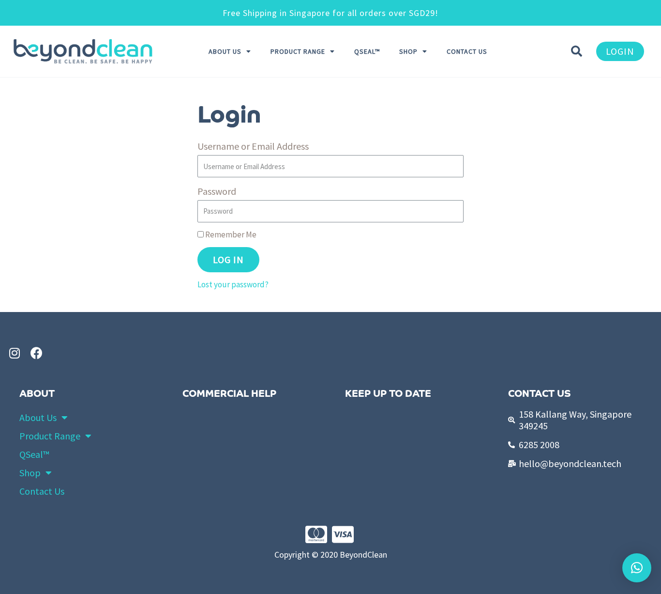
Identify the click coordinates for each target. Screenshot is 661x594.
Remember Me (230, 234)
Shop (408, 51)
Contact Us (467, 51)
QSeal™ (367, 51)
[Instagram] (14, 352)
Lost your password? (233, 284)
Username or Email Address (253, 146)
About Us (225, 51)
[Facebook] (36, 352)
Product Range (297, 51)
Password (216, 191)
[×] (636, 567)
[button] (620, 51)
